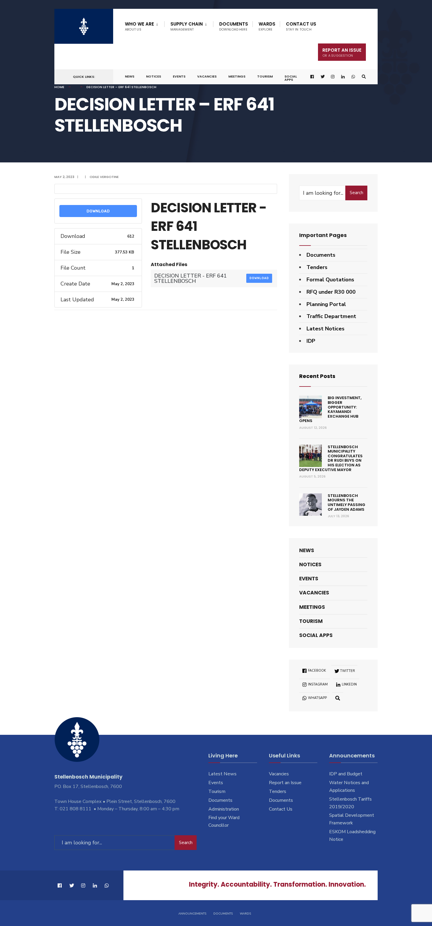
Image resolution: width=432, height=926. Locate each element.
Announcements (192, 914)
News (129, 76)
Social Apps (290, 78)
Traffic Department (331, 316)
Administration (223, 809)
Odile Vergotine (104, 176)
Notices (153, 76)
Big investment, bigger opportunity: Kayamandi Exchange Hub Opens (330, 409)
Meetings (236, 76)
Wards (267, 26)
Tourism (265, 76)
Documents (233, 26)
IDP (311, 340)
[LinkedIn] (343, 77)
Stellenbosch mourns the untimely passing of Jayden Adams (346, 502)
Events (179, 76)
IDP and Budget (345, 774)
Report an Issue (285, 782)
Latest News (222, 774)
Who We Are (139, 26)
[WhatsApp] (353, 77)
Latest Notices (325, 328)
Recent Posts (317, 376)
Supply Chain (186, 26)
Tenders (317, 267)
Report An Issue (341, 52)
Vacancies (207, 76)
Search (356, 193)
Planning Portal (326, 304)
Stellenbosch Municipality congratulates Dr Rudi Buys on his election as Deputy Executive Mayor (331, 458)
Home (59, 87)
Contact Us (301, 26)
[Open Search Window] (364, 77)
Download (98, 211)
